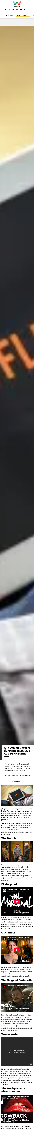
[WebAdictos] (17, 4)
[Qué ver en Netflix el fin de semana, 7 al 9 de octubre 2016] (17, 392)
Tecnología (8, 15)
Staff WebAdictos (24, 775)
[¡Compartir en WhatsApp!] (21, 781)
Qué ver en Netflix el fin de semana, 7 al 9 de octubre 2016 (17, 752)
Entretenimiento (23, 15)
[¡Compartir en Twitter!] (17, 781)
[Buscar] (28, 9)
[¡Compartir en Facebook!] (13, 781)
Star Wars (6, 834)
